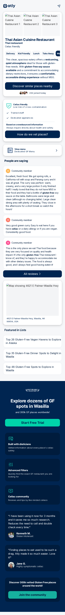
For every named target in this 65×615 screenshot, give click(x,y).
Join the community (32, 594)
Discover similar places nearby (32, 86)
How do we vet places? (32, 134)
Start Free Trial (32, 423)
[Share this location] (59, 6)
